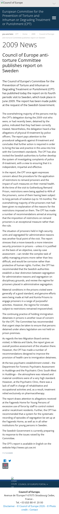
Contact (34, 509)
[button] (29, 3)
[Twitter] (9, 460)
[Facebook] (4, 460)
